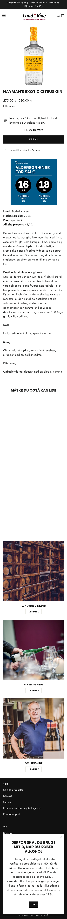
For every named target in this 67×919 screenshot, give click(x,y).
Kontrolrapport (11, 814)
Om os (7, 802)
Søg (5, 784)
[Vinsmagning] (33, 650)
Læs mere (33, 611)
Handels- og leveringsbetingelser (22, 808)
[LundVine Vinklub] (33, 571)
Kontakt (7, 796)
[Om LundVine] (33, 728)
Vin (5, 827)
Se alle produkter (13, 790)
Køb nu (33, 139)
